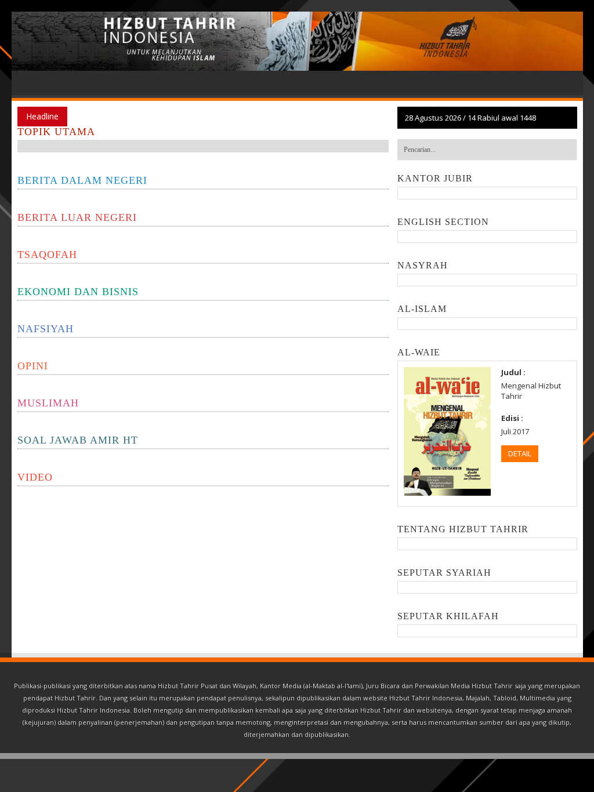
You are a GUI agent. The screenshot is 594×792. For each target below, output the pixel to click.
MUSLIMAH (48, 403)
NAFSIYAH (45, 329)
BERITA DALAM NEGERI (82, 180)
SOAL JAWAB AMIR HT (77, 440)
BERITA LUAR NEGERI (77, 217)
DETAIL (519, 453)
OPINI (32, 366)
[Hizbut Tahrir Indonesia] (297, 41)
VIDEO (35, 477)
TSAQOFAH (47, 254)
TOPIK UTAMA (56, 131)
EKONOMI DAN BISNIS (78, 291)
